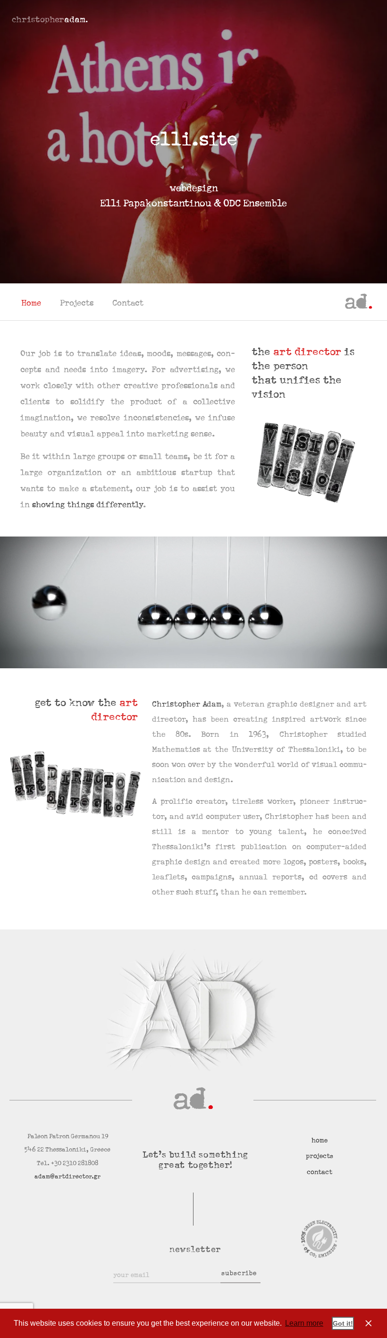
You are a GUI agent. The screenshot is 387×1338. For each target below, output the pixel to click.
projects (319, 1156)
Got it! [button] (343, 1323)
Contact (127, 303)
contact (319, 1172)
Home (31, 303)
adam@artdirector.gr (67, 1176)
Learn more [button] (304, 1323)
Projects (76, 303)
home (319, 1140)
